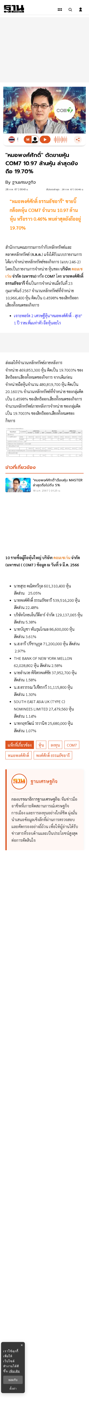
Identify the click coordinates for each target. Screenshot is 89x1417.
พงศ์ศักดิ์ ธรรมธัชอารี (53, 755)
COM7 (72, 744)
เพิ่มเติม (14, 1371)
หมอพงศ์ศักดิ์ (18, 755)
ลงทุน (55, 744)
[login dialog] (80, 9)
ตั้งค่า (13, 1388)
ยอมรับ (12, 1380)
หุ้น (41, 744)
